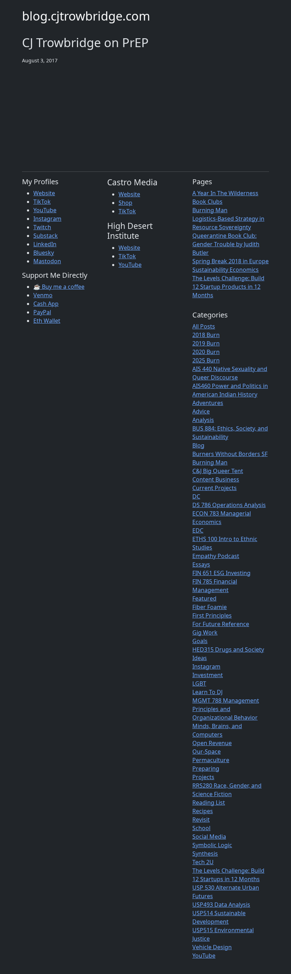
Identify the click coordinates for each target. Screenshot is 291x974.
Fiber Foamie (209, 607)
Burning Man (209, 210)
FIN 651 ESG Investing (221, 573)
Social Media (209, 836)
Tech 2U (203, 862)
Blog (198, 445)
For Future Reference (220, 624)
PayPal (42, 312)
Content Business (215, 479)
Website (44, 193)
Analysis (203, 420)
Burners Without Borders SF (230, 454)
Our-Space (206, 751)
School (201, 828)
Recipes (202, 811)
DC (196, 496)
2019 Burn (206, 343)
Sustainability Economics (225, 270)
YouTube (44, 210)
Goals (200, 641)
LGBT (199, 683)
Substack (45, 236)
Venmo (43, 295)
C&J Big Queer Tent (217, 471)
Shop (125, 203)
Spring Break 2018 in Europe (230, 261)
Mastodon (47, 261)
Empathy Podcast (215, 556)
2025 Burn (206, 360)
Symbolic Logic (212, 845)
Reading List (208, 802)
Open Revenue (212, 743)
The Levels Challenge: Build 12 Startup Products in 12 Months (228, 286)
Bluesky (43, 253)
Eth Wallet (46, 321)
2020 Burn (206, 352)
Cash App (46, 304)
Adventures (207, 403)
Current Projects (214, 488)
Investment (207, 675)
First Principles (212, 615)
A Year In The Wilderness (225, 193)
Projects (203, 777)
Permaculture (210, 760)
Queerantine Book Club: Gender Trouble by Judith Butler (225, 244)
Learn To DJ (207, 692)
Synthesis (205, 853)
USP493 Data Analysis (221, 904)
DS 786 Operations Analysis (229, 505)
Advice (201, 411)
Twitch (42, 227)
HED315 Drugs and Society (228, 649)
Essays (201, 564)
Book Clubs (207, 202)
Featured (204, 598)
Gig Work (205, 632)
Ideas (199, 658)
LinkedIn (44, 244)
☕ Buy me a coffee (58, 287)
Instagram (47, 219)
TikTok (42, 202)
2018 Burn (206, 335)
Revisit (201, 819)
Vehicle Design (212, 947)
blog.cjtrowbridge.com (86, 15)
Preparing (205, 768)
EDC (197, 530)
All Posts (203, 326)
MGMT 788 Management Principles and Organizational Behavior (225, 709)
